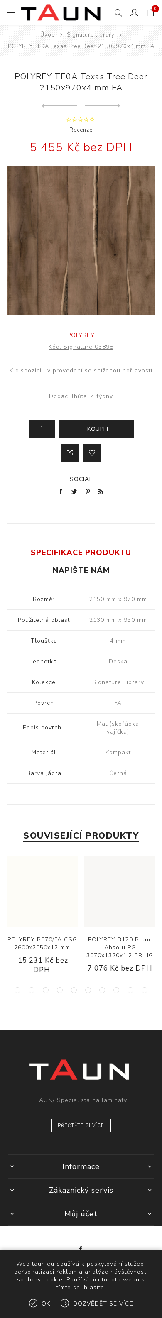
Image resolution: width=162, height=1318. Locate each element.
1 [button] (17, 990)
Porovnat (70, 453)
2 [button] (31, 990)
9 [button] (130, 990)
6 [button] (88, 990)
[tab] (81, 552)
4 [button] (59, 990)
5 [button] (73, 990)
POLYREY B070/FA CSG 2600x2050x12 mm (42, 943)
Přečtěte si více (81, 1125)
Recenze (81, 130)
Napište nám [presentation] (81, 570)
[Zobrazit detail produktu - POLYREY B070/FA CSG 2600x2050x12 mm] (43, 892)
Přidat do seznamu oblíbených (92, 453)
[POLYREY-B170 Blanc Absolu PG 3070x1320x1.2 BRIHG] (120, 892)
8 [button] (116, 990)
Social (81, 479)
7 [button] (102, 990)
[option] (42, 922)
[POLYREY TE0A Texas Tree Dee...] (59, 106)
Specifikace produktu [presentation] (81, 553)
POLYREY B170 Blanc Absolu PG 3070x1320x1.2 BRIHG (119, 947)
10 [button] (144, 990)
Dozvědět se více (103, 1304)
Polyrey (81, 335)
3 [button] (45, 990)
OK (46, 1304)
